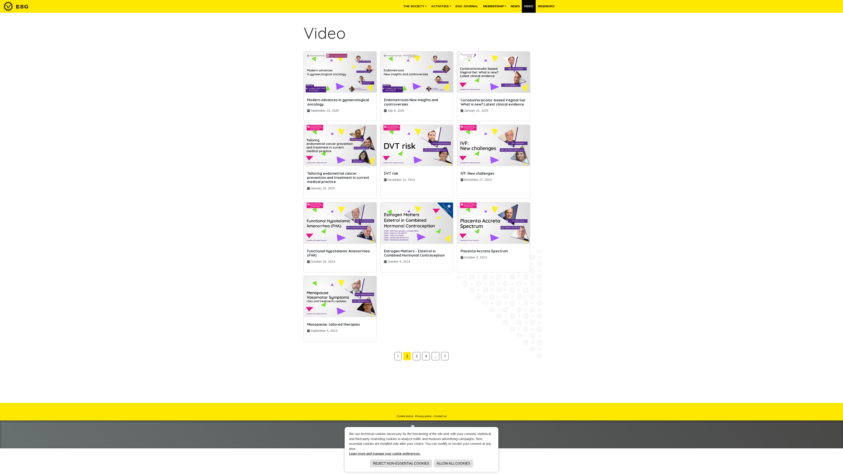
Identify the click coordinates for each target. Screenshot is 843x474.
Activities (440, 6)
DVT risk (391, 173)
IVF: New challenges (477, 173)
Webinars (546, 6)
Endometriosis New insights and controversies (411, 102)
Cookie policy (405, 416)
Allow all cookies (453, 463)
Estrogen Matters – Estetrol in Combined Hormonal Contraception (414, 253)
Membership (493, 6)
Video (528, 6)
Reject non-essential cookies (401, 463)
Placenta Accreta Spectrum (484, 251)
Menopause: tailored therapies (333, 324)
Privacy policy (423, 416)
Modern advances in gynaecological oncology (338, 102)
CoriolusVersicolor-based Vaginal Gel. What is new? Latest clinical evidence (493, 102)
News (515, 6)
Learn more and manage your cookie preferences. (385, 453)
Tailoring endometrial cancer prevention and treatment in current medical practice (338, 177)
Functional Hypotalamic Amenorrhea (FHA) (338, 253)
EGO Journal (467, 6)
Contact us (440, 416)
